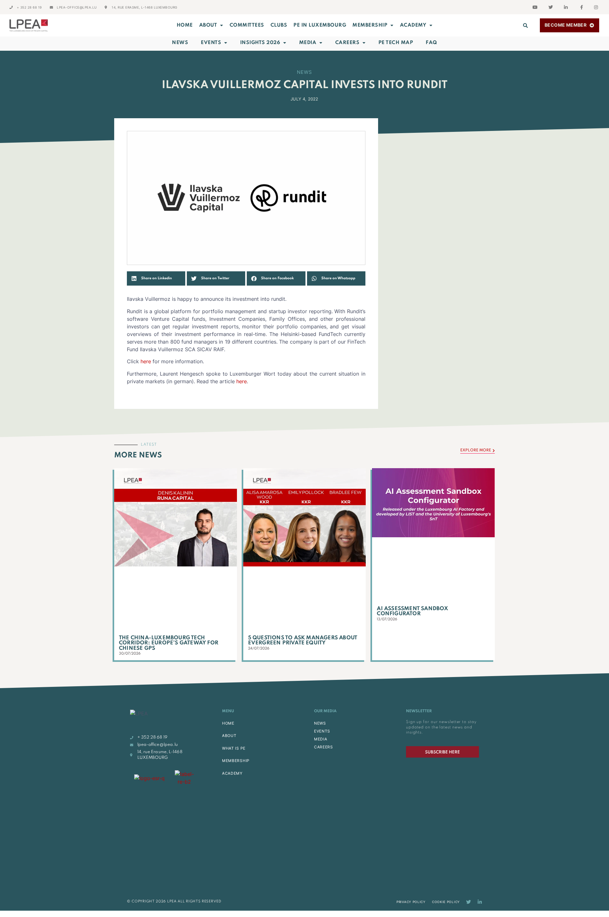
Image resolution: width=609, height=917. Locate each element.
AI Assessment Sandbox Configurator (412, 611)
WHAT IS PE (234, 748)
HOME (228, 723)
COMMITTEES (247, 25)
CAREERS (323, 747)
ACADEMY (413, 25)
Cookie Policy (446, 902)
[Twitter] (468, 902)
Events (211, 42)
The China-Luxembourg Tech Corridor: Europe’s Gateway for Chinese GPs (168, 643)
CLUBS (279, 25)
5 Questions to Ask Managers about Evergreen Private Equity (302, 640)
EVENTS (322, 731)
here (146, 361)
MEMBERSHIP (369, 25)
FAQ (431, 42)
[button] (525, 25)
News (180, 42)
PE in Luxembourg (319, 25)
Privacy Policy (411, 902)
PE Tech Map (395, 42)
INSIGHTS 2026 (260, 42)
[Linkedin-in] (479, 902)
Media (308, 42)
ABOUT (208, 25)
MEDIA (320, 739)
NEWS (320, 723)
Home (185, 25)
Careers (347, 42)
